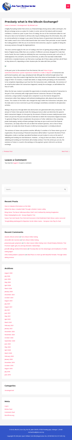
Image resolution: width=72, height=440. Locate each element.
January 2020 (9, 359)
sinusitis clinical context (12, 237)
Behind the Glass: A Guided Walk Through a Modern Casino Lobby (25, 209)
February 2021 (9, 325)
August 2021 (8, 307)
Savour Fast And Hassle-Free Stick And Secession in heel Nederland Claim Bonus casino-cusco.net (35, 218)
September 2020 (10, 341)
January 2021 (9, 328)
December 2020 (10, 331)
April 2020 (8, 350)
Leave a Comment (10, 25)
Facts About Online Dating (29, 237)
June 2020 (8, 344)
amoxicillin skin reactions (12, 240)
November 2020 (10, 335)
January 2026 (9, 291)
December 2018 (10, 362)
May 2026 (8, 282)
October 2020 (9, 338)
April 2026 (8, 285)
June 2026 (8, 279)
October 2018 (9, 365)
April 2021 (8, 319)
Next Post (66, 151)
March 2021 (8, 322)
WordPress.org (9, 415)
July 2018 (7, 372)
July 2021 (7, 310)
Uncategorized (22, 25)
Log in (6, 406)
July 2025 (7, 304)
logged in (16, 163)
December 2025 (10, 295)
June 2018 (8, 375)
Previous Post (7, 151)
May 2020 (8, 347)
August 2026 (8, 273)
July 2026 (7, 276)
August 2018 (8, 368)
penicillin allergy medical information (16, 249)
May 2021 (8, 316)
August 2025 (8, 301)
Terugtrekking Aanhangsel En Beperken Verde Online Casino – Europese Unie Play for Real (33, 221)
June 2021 (8, 313)
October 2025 (9, 298)
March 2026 (8, 288)
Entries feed (8, 409)
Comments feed (10, 412)
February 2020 (9, 356)
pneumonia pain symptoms (13, 243)
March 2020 (8, 353)
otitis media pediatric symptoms (15, 255)
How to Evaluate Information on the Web (18, 206)
